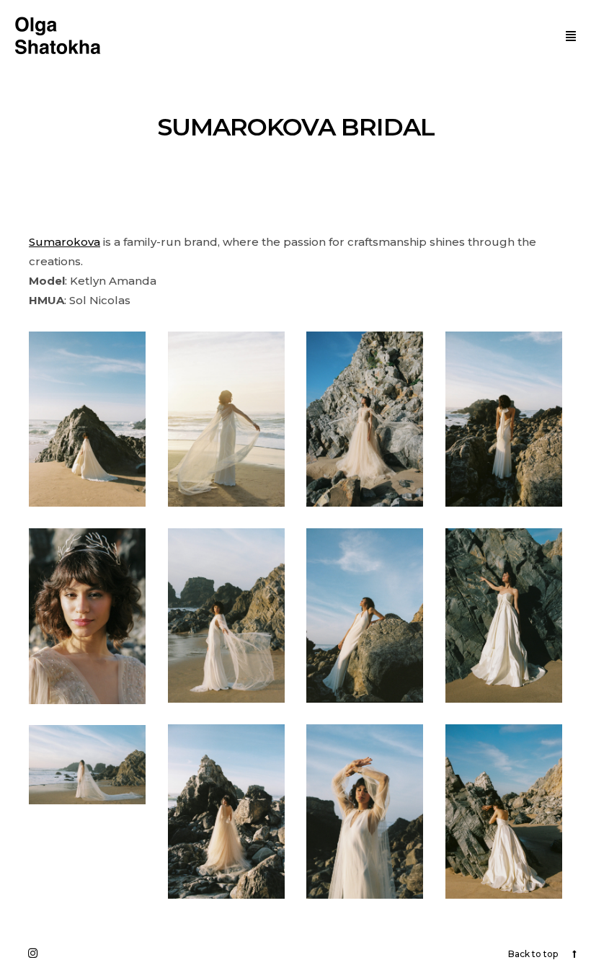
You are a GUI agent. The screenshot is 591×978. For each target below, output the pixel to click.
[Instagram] (32, 953)
